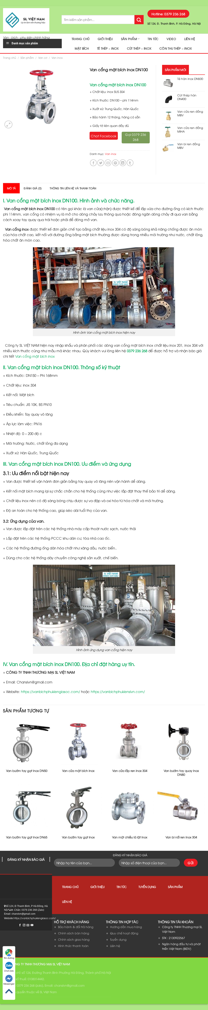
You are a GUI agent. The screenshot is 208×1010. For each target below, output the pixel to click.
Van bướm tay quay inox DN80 (181, 772)
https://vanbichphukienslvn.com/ (118, 691)
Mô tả (11, 188)
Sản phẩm (129, 39)
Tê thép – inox (108, 48)
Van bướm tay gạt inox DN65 (26, 837)
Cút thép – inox (139, 48)
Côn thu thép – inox (175, 48)
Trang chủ (81, 39)
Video (171, 39)
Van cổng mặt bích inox (35, 356)
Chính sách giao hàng (73, 939)
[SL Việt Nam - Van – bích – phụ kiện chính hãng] (29, 20)
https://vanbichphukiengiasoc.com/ (50, 691)
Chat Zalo (9, 970)
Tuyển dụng (147, 887)
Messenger (8, 983)
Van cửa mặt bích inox (78, 770)
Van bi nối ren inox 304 (181, 837)
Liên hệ (189, 39)
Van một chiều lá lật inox (129, 837)
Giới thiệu (105, 39)
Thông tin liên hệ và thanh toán (73, 188)
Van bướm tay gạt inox (78, 837)
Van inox (57, 57)
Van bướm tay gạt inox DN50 (26, 770)
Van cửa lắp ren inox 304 (129, 770)
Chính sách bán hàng (73, 933)
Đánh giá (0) (33, 188)
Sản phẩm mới (175, 70)
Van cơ (42, 57)
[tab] (11, 188)
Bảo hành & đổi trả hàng (75, 927)
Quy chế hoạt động (124, 933)
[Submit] (139, 19)
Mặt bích (82, 48)
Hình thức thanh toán (73, 946)
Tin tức (153, 39)
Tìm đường (9, 958)
